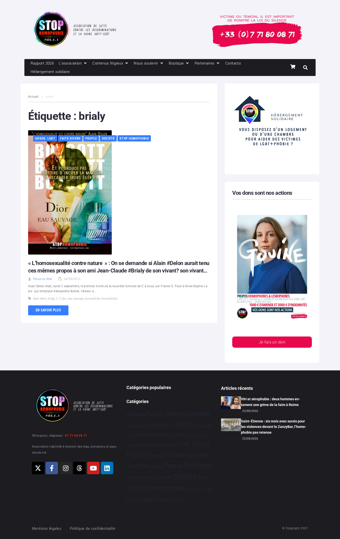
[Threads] (79, 468)
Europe (143, 445)
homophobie (109, 298)
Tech (188, 489)
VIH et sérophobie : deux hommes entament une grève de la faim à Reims (270, 401)
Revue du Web (42, 279)
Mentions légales (46, 528)
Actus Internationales (178, 414)
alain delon (40, 298)
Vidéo (162, 499)
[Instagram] (65, 468)
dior (64, 298)
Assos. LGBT (45, 138)
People (91, 138)
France (136, 455)
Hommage (156, 456)
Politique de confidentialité (92, 528)
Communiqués (152, 435)
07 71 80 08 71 (76, 435)
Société (108, 138)
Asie (144, 425)
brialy (51, 298)
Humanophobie (187, 455)
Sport (204, 477)
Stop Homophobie (134, 138)
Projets (133, 477)
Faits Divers (70, 138)
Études (177, 499)
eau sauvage (76, 298)
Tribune (198, 489)
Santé (165, 477)
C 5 (58, 298)
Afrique (133, 425)
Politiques (198, 466)
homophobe (92, 298)
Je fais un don (272, 342)
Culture (178, 435)
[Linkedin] (107, 468)
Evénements (164, 445)
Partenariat (155, 467)
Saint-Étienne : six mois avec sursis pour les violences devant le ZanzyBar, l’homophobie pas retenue (273, 426)
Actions (135, 414)
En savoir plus (48, 310)
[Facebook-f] (52, 468)
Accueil (33, 96)
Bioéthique (201, 425)
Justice (136, 465)
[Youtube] (93, 468)
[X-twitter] (38, 468)
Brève (129, 435)
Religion (149, 477)
